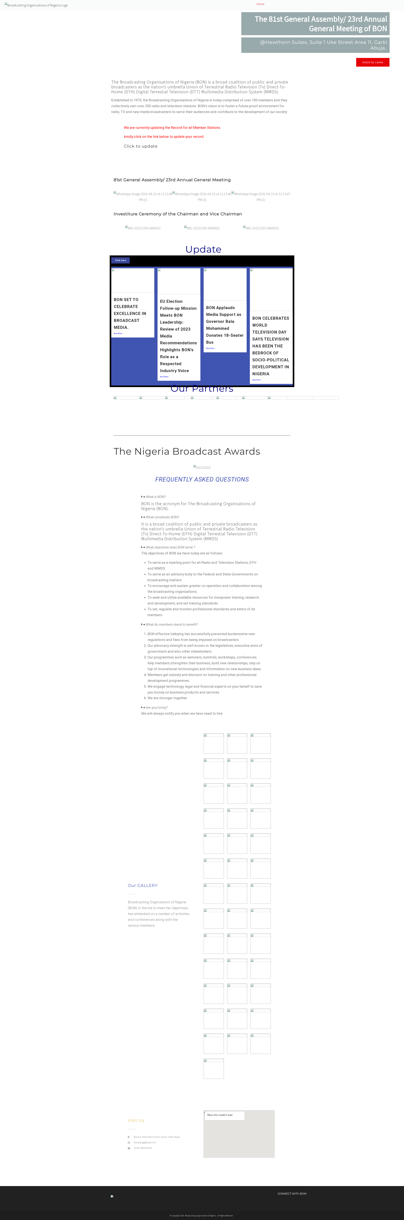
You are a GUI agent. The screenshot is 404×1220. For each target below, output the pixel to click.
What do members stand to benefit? (172, 624)
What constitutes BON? (162, 517)
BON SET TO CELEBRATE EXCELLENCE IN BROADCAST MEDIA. (130, 313)
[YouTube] (297, 1203)
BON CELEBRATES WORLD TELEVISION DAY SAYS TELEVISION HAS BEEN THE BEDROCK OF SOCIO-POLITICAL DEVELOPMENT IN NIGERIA (270, 346)
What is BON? (156, 497)
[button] (116, 197)
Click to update (141, 146)
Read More (118, 333)
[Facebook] (286, 1203)
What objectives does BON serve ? (170, 547)
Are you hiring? (157, 707)
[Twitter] (292, 1203)
